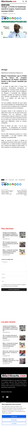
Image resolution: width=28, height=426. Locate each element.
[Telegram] (18, 18)
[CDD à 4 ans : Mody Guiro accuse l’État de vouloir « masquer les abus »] (22, 353)
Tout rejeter (14, 423)
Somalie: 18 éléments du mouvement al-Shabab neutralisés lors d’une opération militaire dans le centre (21, 193)
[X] (5, 18)
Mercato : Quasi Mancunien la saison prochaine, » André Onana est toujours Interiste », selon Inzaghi (7, 192)
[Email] (15, 18)
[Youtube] (7, 397)
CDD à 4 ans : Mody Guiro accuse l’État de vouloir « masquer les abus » (11, 353)
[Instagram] (13, 18)
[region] (14, 414)
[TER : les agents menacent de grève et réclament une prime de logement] (22, 244)
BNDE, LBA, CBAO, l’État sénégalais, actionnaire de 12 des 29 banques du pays (11, 360)
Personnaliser (14, 419)
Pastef (16, 179)
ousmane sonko (11, 179)
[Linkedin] (8, 18)
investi (6, 179)
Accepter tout (14, 416)
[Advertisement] (14, 53)
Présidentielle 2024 (22, 179)
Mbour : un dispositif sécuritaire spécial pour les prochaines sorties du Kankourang (10, 251)
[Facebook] (2, 18)
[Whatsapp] (10, 18)
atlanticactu (5, 13)
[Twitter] (20, 18)
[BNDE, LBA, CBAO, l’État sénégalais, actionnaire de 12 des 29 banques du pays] (22, 361)
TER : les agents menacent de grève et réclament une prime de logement (10, 244)
